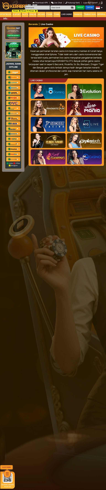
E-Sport (17, 14)
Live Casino (66, 14)
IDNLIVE (33, 14)
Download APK (41, 3)
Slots (25, 14)
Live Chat (57, 3)
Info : (5, 18)
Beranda (33, 24)
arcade (41, 14)
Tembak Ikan (90, 14)
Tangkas (78, 14)
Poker (49, 14)
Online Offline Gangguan (14, 164)
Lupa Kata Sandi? (90, 3)
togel (57, 14)
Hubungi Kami (73, 3)
